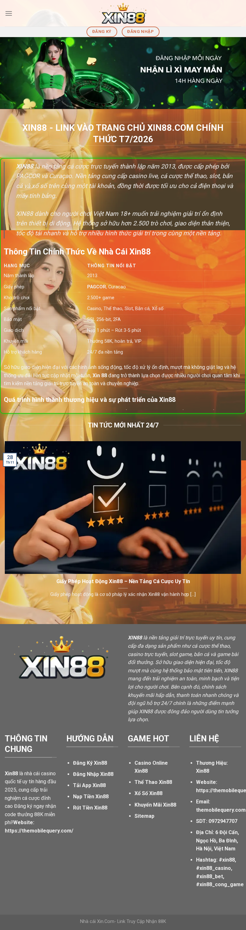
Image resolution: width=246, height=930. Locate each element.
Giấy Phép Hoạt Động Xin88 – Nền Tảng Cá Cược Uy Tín (123, 581)
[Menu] (8, 13)
